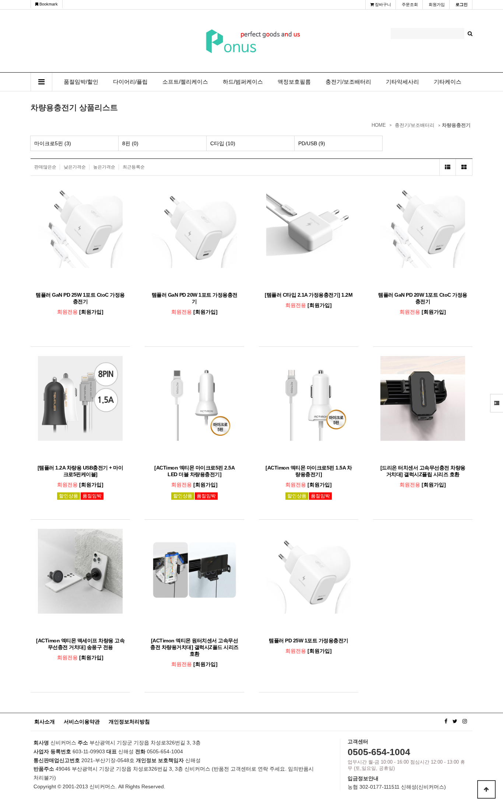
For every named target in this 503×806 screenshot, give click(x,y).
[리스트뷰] (447, 167)
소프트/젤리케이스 (185, 82)
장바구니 (382, 4)
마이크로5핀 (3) (52, 143)
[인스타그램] (464, 721)
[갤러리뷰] (464, 167)
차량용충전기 (456, 125)
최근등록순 (134, 167)
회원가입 (437, 4)
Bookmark (48, 4)
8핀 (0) (130, 143)
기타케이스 (447, 82)
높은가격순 (104, 167)
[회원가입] (91, 312)
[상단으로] (486, 789)
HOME (379, 125)
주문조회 (410, 4)
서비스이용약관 (82, 722)
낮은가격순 (75, 167)
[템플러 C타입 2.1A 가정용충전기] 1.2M (308, 295)
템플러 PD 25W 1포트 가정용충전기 (308, 640)
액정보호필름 (294, 82)
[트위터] (455, 721)
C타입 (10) (222, 143)
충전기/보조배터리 (348, 82)
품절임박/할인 (81, 82)
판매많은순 (45, 167)
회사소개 (44, 722)
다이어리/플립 (130, 82)
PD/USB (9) (311, 143)
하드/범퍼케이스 (243, 82)
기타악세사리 (402, 82)
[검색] (470, 33)
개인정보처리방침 (129, 722)
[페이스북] (445, 721)
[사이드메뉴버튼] (496, 403)
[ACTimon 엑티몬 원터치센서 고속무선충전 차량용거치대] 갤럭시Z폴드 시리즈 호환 (194, 647)
